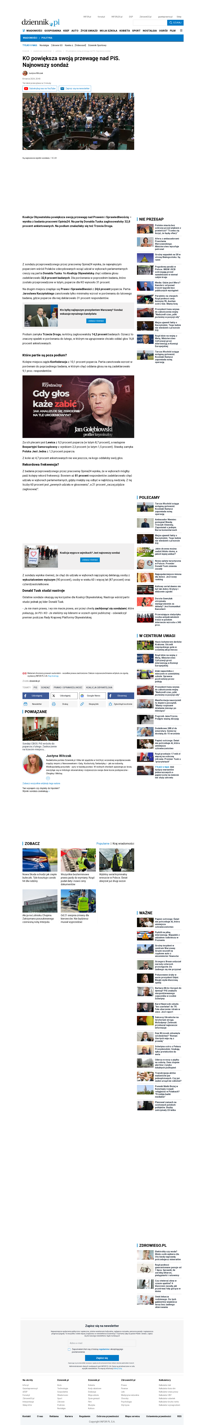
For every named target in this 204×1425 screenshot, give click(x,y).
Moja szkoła (93, 1395)
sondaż (45, 687)
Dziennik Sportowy (97, 45)
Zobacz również (96, 321)
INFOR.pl (87, 17)
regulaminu (104, 1349)
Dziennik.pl (63, 1380)
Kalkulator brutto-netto (169, 1402)
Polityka (46, 38)
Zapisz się (102, 1358)
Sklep (179, 17)
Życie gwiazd (94, 1398)
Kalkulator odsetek (167, 1398)
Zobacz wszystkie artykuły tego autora (41, 783)
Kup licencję (53, 676)
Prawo (124, 1385)
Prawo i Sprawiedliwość (68, 687)
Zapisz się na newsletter (78, 88)
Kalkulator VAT (165, 1395)
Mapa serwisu (132, 1416)
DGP (131, 17)
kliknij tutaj (118, 1369)
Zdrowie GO (57, 45)
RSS (179, 1416)
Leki (123, 1392)
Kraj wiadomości (123, 843)
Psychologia (126, 1402)
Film (90, 1402)
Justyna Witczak (36, 73)
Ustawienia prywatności (158, 1416)
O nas (40, 1416)
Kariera (69, 1416)
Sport (59, 1398)
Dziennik (25, 51)
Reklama (54, 1416)
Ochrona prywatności (108, 1416)
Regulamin (84, 1416)
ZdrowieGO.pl (145, 17)
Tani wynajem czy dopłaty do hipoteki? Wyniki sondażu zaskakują (41, 789)
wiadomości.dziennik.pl (42, 51)
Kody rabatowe (94, 1388)
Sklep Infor (27, 1405)
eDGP (25, 1392)
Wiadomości (30, 38)
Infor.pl (26, 1385)
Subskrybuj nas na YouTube (42, 88)
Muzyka (91, 1405)
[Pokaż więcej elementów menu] (181, 30)
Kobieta (91, 1385)
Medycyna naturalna (130, 1395)
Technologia (62, 1388)
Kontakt (26, 1416)
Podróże (61, 1405)
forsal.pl (101, 17)
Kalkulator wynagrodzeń (169, 1405)
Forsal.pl (26, 1395)
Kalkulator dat (165, 1385)
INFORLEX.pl (117, 17)
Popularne (102, 843)
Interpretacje (28, 1402)
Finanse (124, 1388)
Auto (59, 1385)
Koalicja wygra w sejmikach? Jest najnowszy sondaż (90, 552)
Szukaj (177, 22)
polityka (58, 51)
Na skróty (28, 1380)
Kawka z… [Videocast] (75, 45)
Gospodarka (62, 1392)
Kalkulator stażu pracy (168, 1392)
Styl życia (125, 1405)
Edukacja (92, 1392)
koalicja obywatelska (99, 687)
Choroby (125, 1398)
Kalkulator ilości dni (167, 1388)
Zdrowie (61, 1402)
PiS (35, 687)
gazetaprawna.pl (165, 17)
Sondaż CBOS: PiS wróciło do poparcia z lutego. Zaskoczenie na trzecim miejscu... (39, 746)
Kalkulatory (165, 1380)
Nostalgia (44, 45)
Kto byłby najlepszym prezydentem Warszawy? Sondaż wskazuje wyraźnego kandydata (91, 311)
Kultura (91, 1408)
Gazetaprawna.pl (30, 1388)
